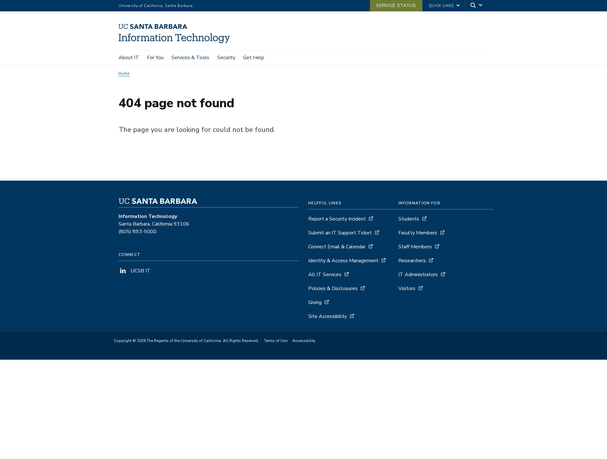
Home (124, 73)
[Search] (476, 5)
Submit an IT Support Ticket (340, 232)
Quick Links (441, 5)
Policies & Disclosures (333, 288)
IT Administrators (418, 274)
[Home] (177, 41)
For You (155, 57)
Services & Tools (190, 57)
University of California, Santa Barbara (156, 5)
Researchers (412, 260)
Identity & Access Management (343, 260)
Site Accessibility (327, 316)
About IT (129, 57)
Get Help (253, 57)
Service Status (396, 6)
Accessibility (303, 340)
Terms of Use (275, 340)
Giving (315, 302)
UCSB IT (139, 270)
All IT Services (324, 274)
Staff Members (415, 246)
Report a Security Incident (337, 218)
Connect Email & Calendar (336, 246)
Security (226, 57)
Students (408, 218)
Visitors (406, 288)
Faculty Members (417, 232)
